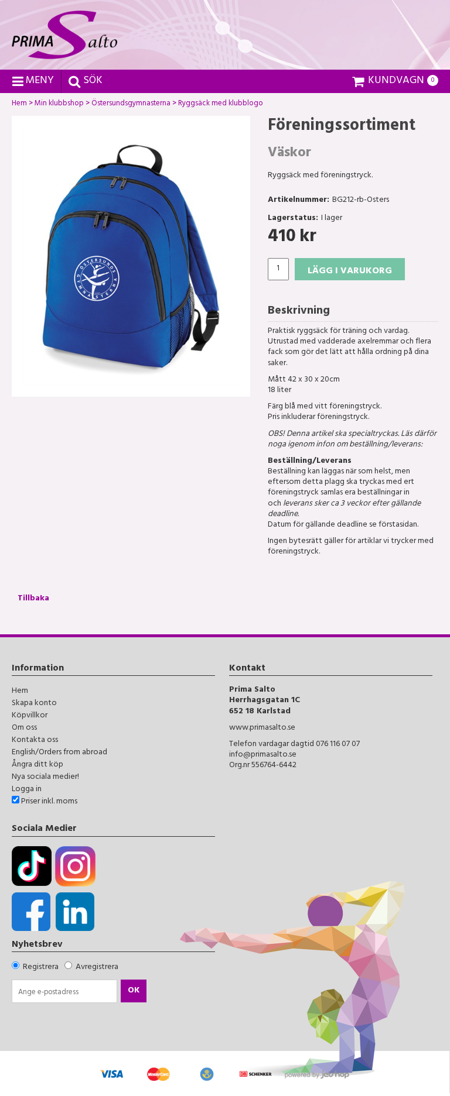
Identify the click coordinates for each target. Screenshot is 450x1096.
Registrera (41, 967)
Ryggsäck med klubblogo (220, 105)
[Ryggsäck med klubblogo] (130, 256)
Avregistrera (97, 967)
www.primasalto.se (262, 728)
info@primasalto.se (262, 755)
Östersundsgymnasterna (131, 105)
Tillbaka (33, 599)
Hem (19, 105)
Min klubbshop (59, 105)
